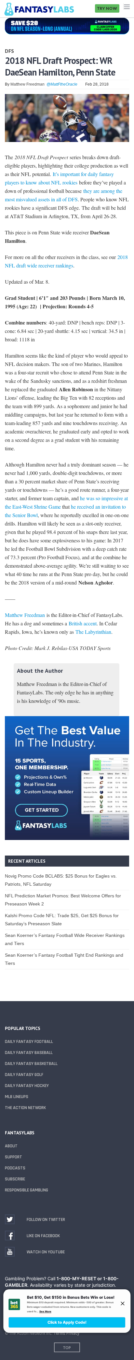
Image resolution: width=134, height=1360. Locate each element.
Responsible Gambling (26, 1190)
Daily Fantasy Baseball (29, 1053)
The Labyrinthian (93, 631)
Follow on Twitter (46, 1220)
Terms (59, 1333)
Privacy (72, 1333)
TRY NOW (107, 8)
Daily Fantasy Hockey (27, 1086)
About (11, 1146)
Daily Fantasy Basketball (31, 1064)
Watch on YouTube (46, 1252)
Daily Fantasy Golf (24, 1075)
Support (13, 1157)
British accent (83, 623)
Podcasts (15, 1168)
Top (67, 1347)
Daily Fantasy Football (29, 1042)
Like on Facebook (43, 1236)
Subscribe (15, 1179)
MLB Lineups (16, 1097)
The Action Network (25, 1108)
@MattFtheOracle (62, 84)
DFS (9, 51)
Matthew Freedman (27, 84)
